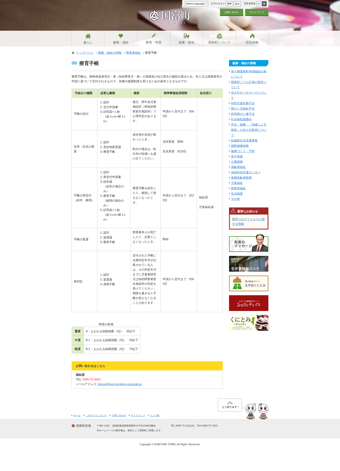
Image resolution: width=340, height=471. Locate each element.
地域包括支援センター (246, 172)
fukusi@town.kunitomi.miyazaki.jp (120, 384)
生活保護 (237, 193)
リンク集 (154, 415)
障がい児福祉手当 (243, 108)
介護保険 (237, 161)
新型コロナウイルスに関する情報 (248, 221)
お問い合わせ (232, 12)
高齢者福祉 (238, 167)
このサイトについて (96, 415)
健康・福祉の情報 (110, 52)
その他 (235, 199)
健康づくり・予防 (243, 151)
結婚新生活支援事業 (244, 140)
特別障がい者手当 (243, 114)
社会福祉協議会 (241, 119)
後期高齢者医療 (241, 177)
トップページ (85, 52)
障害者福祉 (133, 52)
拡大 (237, 3)
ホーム (77, 415)
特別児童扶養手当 (243, 103)
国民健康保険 (240, 145)
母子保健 (237, 156)
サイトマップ (257, 12)
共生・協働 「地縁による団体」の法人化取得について (248, 130)
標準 (229, 3)
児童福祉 (237, 183)
